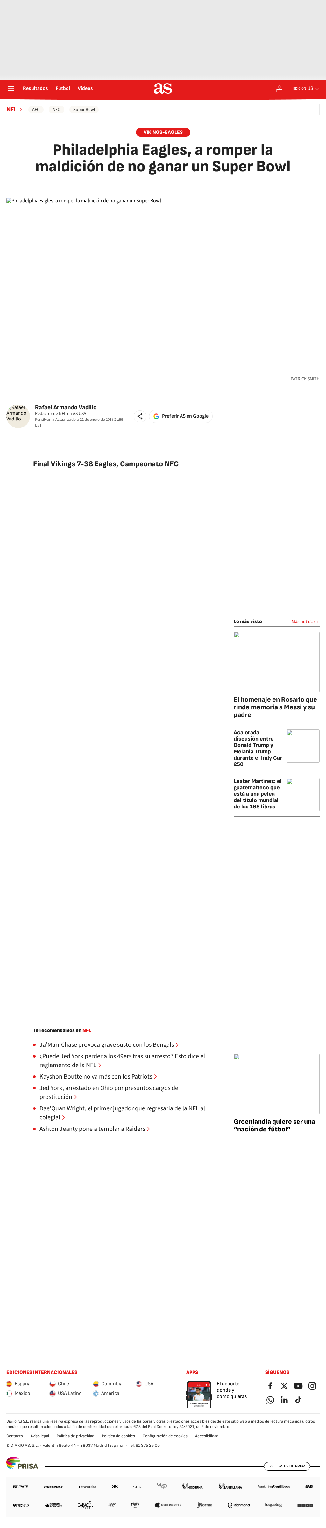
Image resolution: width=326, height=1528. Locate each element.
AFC (36, 109)
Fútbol (63, 88)
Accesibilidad (206, 1435)
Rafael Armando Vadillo (65, 407)
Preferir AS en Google (185, 416)
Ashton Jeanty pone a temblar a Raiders (92, 1128)
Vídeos (85, 88)
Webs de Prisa (292, 1466)
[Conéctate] (279, 88)
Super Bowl (84, 109)
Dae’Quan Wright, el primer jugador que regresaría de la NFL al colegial (122, 1113)
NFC (56, 109)
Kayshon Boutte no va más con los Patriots (95, 1076)
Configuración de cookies (165, 1435)
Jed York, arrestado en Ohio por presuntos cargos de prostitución (108, 1092)
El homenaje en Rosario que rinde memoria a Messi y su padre (275, 707)
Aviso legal (40, 1435)
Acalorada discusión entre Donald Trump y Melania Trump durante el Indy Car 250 (258, 748)
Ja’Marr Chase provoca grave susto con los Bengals (106, 1044)
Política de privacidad (75, 1435)
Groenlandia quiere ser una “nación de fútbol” (274, 1125)
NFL (11, 109)
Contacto (14, 1435)
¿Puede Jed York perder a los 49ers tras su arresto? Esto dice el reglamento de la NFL (122, 1061)
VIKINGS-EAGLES (163, 132)
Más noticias (304, 621)
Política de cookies (118, 1435)
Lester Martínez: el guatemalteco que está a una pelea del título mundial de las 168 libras (258, 794)
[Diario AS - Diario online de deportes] (163, 88)
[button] (140, 416)
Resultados (35, 88)
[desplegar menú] (10, 88)
